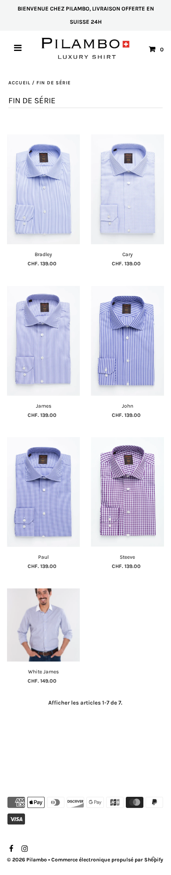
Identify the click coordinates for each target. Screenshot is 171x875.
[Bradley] (43, 189)
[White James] (43, 625)
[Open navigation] (17, 49)
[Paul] (43, 492)
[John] (127, 341)
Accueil (19, 83)
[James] (43, 341)
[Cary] (127, 189)
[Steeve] (127, 492)
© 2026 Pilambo (27, 860)
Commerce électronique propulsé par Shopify (107, 860)
